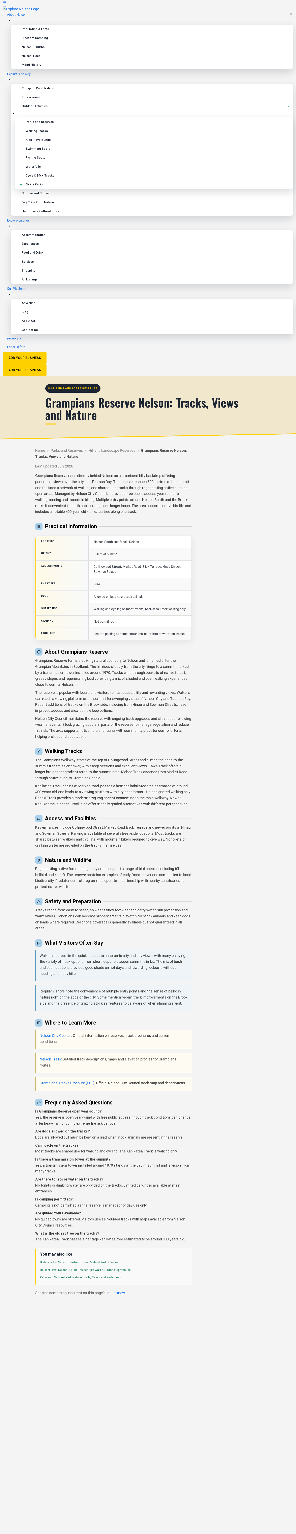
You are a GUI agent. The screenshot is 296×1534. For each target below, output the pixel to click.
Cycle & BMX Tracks (40, 175)
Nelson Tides (31, 56)
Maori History (31, 65)
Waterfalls (33, 166)
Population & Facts (35, 29)
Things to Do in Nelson (38, 88)
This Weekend (31, 97)
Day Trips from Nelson (38, 202)
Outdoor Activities (35, 106)
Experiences (30, 244)
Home (40, 450)
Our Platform (16, 289)
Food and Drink (32, 252)
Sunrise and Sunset (36, 193)
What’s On (14, 339)
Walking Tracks (37, 131)
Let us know (115, 1293)
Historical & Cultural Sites (40, 211)
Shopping (28, 270)
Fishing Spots (35, 157)
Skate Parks (34, 184)
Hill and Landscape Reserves (112, 450)
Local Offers (16, 347)
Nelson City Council (55, 1035)
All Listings (29, 279)
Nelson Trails (50, 1059)
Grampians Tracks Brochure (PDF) (67, 1083)
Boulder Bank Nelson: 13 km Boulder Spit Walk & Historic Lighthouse (85, 1270)
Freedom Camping (35, 38)
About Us (28, 321)
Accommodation (34, 235)
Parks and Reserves (40, 122)
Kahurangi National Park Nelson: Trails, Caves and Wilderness (80, 1277)
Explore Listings (18, 220)
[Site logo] (21, 9)
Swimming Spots (38, 149)
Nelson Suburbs (33, 47)
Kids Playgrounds (38, 140)
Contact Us (30, 330)
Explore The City (19, 74)
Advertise (28, 303)
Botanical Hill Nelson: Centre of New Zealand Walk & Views (79, 1262)
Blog (25, 312)
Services (28, 262)
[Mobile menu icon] (148, 3)
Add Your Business (24, 358)
